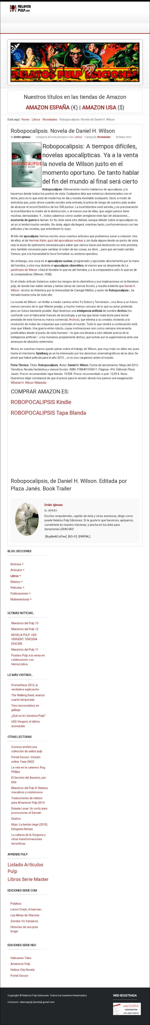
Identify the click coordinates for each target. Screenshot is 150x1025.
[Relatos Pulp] (20, 8)
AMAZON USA (99, 107)
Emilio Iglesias (54, 505)
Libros (78, 136)
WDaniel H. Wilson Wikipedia (28, 382)
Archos (73, 319)
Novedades (103, 136)
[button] (21, 564)
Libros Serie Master (28, 879)
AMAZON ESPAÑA (48, 107)
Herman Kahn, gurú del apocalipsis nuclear (56, 240)
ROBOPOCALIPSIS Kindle (41, 402)
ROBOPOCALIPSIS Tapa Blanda (48, 413)
